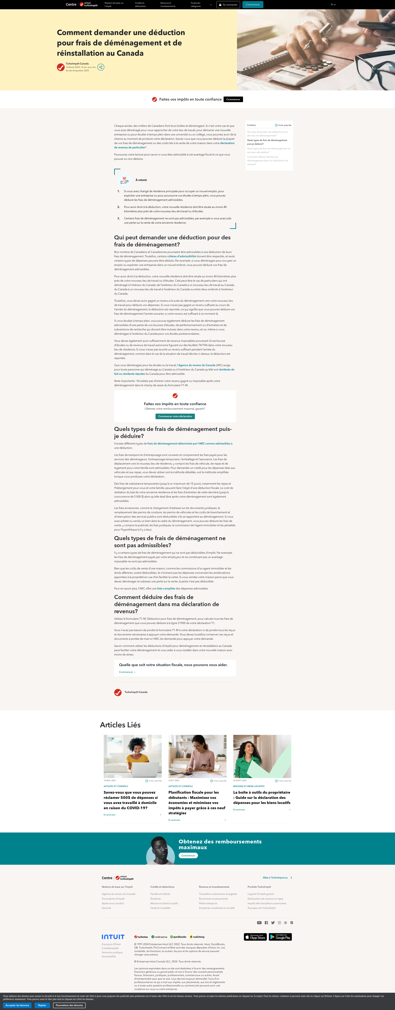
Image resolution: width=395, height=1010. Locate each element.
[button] (362, 4)
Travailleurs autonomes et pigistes (218, 893)
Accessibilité (109, 956)
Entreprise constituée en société (217, 908)
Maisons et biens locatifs (164, 903)
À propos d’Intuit (111, 944)
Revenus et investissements (167, 4)
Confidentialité (110, 948)
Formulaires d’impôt (113, 898)
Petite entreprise (208, 903)
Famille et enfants (160, 893)
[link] (133, 786)
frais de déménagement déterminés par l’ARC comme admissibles (189, 443)
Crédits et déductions (140, 4)
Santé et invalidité (160, 908)
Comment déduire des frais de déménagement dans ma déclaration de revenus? (267, 160)
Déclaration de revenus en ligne (265, 898)
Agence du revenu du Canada (197, 365)
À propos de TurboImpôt (262, 908)
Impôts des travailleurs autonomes (267, 903)
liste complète (166, 588)
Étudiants (155, 898)
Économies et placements (213, 898)
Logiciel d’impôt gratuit (261, 893)
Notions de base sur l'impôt (114, 4)
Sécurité (106, 908)
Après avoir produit (113, 903)
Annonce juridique (112, 952)
